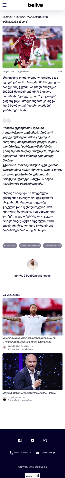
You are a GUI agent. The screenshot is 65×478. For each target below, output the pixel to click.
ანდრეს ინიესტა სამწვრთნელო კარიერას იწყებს (29, 393)
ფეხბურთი (23, 71)
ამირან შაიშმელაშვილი (32, 276)
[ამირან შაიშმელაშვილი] (4, 347)
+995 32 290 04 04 (22, 453)
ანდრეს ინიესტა (52, 246)
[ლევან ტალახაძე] (4, 399)
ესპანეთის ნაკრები (30, 246)
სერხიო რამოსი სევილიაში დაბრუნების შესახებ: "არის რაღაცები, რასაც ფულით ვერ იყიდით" (29, 340)
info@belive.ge (48, 453)
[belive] (35, 5)
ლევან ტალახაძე (16, 397)
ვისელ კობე (10, 246)
